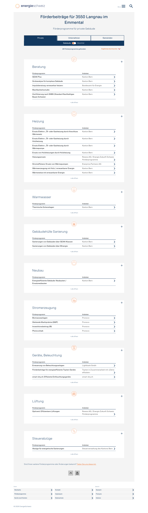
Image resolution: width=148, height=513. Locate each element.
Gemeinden (107, 38)
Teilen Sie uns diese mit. (86, 464)
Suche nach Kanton (20, 498)
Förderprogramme (20, 494)
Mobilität (80, 43)
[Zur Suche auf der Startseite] (131, 6)
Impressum (58, 494)
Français (99, 494)
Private (40, 38)
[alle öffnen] (121, 61)
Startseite (17, 490)
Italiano (98, 498)
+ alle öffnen (74, 102)
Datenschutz (59, 498)
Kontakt (57, 490)
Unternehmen (74, 38)
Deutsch (98, 490)
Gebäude (67, 43)
